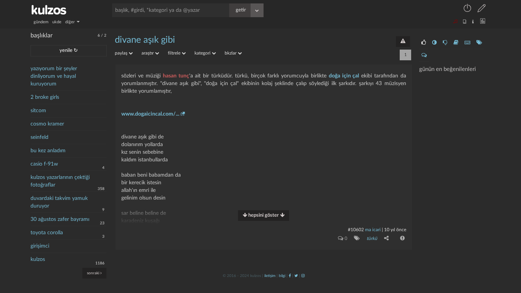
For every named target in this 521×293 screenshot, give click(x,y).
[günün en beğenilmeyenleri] (445, 43)
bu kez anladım (48, 150)
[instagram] (303, 276)
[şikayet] (401, 238)
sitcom (38, 110)
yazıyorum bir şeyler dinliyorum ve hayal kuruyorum (54, 76)
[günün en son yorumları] (424, 55)
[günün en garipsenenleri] (434, 43)
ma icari (373, 229)
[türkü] (355, 238)
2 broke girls (45, 97)
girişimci (40, 246)
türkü (372, 238)
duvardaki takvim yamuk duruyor (59, 202)
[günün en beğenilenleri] (423, 43)
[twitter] (296, 276)
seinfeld (39, 137)
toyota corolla (47, 232)
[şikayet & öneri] (403, 41)
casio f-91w (44, 164)
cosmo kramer (47, 124)
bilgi (282, 276)
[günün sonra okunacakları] (456, 43)
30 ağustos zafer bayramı (60, 219)
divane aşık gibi (145, 40)
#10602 (356, 229)
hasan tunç (176, 76)
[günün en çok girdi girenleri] (467, 43)
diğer (70, 22)
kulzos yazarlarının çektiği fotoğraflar (60, 181)
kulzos (38, 259)
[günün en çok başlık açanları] (479, 43)
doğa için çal (344, 76)
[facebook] (290, 276)
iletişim (269, 276)
